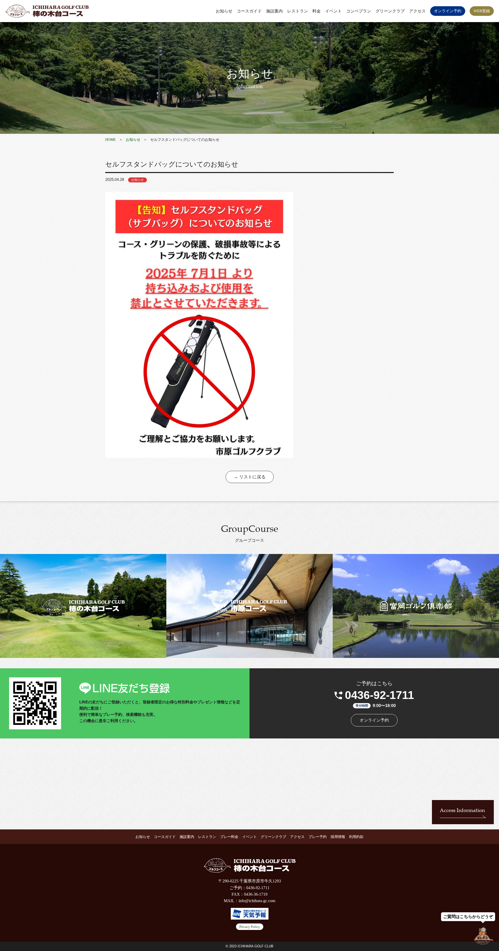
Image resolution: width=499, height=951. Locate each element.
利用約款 (356, 837)
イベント (333, 11)
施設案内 (274, 11)
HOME (110, 140)
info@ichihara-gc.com (257, 901)
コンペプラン (358, 11)
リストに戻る (252, 476)
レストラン (297, 11)
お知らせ (224, 11)
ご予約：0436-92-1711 (249, 888)
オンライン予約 (447, 11)
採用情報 (338, 837)
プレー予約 (317, 837)
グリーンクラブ (390, 11)
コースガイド (249, 11)
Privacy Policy (249, 927)
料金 (316, 11)
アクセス (417, 11)
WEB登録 (482, 11)
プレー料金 (229, 837)
